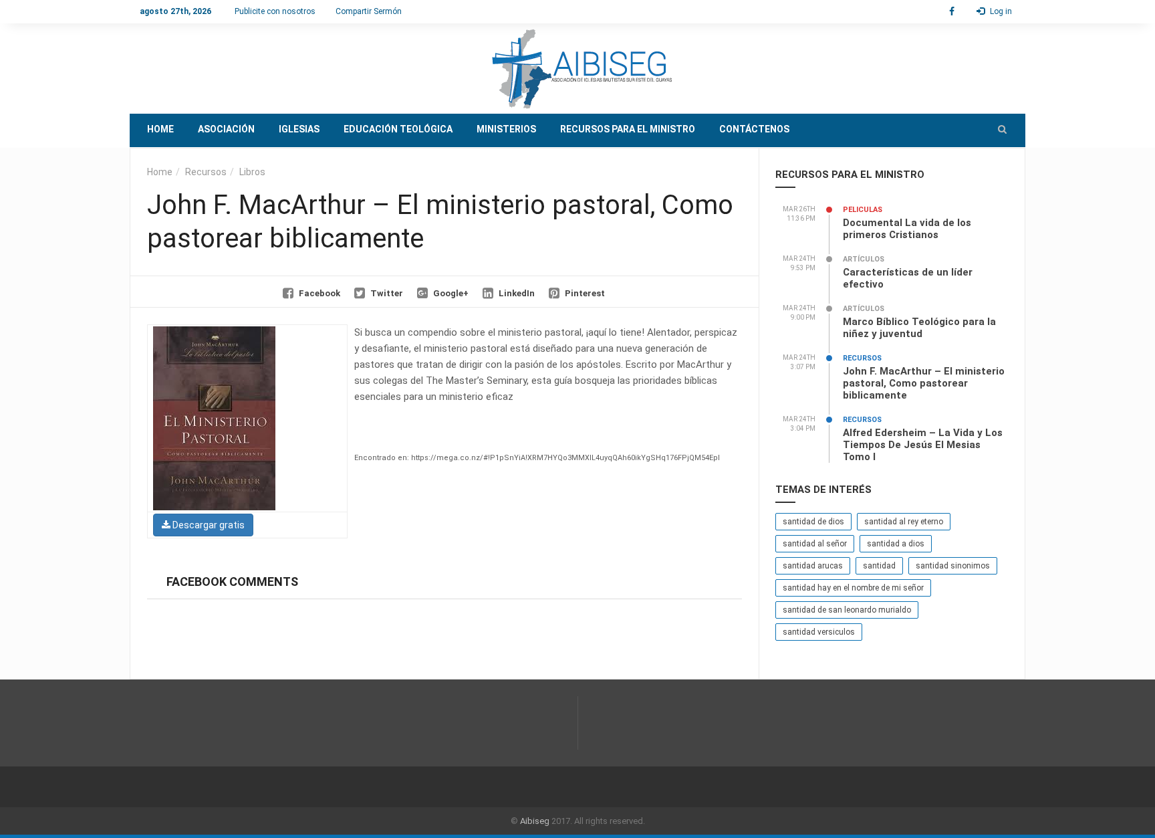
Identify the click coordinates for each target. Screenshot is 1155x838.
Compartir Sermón (369, 11)
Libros (252, 172)
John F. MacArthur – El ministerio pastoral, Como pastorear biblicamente (924, 383)
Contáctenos (754, 129)
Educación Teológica (398, 129)
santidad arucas (813, 565)
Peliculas (862, 209)
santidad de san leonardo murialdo (847, 610)
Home (160, 129)
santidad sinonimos (953, 565)
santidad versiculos (819, 632)
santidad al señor (815, 543)
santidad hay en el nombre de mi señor (853, 588)
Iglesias (299, 129)
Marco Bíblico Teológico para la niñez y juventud (919, 328)
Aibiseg (534, 821)
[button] (1002, 129)
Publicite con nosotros (275, 11)
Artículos (863, 259)
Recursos (206, 172)
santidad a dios (895, 543)
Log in (1000, 11)
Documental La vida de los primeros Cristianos (907, 229)
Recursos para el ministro (627, 129)
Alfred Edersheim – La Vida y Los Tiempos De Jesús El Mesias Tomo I (923, 445)
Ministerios (506, 129)
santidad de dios (813, 521)
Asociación (226, 129)
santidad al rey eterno (903, 521)
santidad (879, 565)
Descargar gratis (207, 525)
